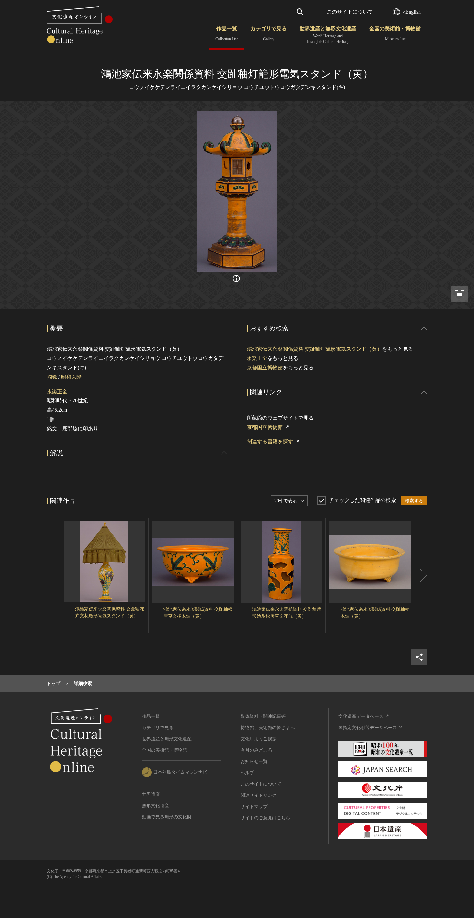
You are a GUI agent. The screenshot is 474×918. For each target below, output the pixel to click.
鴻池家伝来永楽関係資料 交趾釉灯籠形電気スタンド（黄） (314, 349)
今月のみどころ (256, 750)
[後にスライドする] (420, 575)
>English (411, 12)
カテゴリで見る (269, 33)
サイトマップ (254, 806)
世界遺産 (151, 794)
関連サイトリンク (259, 795)
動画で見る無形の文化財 (167, 817)
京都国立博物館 (265, 367)
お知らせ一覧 (254, 761)
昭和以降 (71, 377)
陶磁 (52, 377)
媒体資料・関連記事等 (263, 716)
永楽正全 (57, 391)
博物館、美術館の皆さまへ (268, 727)
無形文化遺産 (155, 805)
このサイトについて (350, 12)
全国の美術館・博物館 (395, 33)
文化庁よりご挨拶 (259, 739)
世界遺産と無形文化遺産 (328, 35)
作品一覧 (226, 33)
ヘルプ (247, 772)
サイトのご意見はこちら (265, 817)
